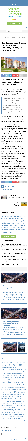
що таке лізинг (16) (6, 416)
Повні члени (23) (6, 403)
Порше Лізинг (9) (11, 218)
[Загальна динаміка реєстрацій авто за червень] (14, 278)
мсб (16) (22, 375)
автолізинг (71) (11, 392)
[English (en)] (15, 19)
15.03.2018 (5, 54)
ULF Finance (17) (5, 225)
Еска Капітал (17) (22, 229)
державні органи (9, 186)
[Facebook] (12, 4)
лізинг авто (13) (5, 371)
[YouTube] (15, 4)
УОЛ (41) (4, 387)
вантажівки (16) (21, 369)
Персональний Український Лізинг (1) (11, 216)
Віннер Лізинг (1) (6, 222)
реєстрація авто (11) (6, 398)
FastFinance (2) (5, 231)
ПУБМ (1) (12, 231)
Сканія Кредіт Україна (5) (9, 227)
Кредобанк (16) (16, 223)
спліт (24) (16, 412)
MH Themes (14, 439)
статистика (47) (7, 412)
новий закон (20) (6, 362)
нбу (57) (8, 418)
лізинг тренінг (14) (17, 419)
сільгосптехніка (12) (10, 396)
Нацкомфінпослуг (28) (8, 369)
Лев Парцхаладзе (7, 189)
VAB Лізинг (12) (14, 225)
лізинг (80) (19, 384)
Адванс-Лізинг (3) (21, 218)
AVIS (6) (22, 223)
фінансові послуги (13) (7, 385)
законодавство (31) (7, 377)
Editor (10, 54)
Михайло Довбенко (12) (11, 389)
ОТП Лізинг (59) (7, 233)
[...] (8, 301)
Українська (19, 192)
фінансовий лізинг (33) (15, 382)
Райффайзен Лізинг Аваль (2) (9, 229)
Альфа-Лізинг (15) (19, 220)
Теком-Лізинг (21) (21, 227)
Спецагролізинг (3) (6, 223)
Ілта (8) (3, 220)
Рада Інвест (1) (10, 220)
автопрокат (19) (15, 380)
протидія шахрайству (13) (8, 367)
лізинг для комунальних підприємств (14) (13, 421)
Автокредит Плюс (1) (16, 222)
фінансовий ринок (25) (8, 405)
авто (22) (19, 396)
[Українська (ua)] (13, 19)
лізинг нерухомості (8, 192)
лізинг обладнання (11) (17, 371)
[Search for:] (14, 31)
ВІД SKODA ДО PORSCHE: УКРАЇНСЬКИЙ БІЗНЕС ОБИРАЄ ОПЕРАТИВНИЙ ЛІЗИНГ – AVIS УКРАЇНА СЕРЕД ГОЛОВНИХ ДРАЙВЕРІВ (13, 255)
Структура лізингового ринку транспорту (11, 244)
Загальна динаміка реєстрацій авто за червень (13, 246)
